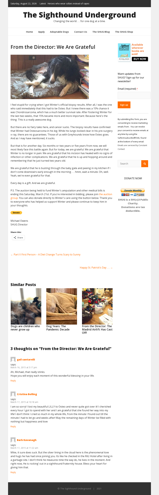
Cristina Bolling (27, 394)
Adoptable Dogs (59, 31)
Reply (13, 380)
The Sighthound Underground (79, 15)
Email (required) (128, 88)
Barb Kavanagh (26, 440)
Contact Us (80, 31)
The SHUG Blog (101, 31)
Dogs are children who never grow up (25, 327)
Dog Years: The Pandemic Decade (58, 327)
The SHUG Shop (124, 31)
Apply (41, 31)
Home (29, 31)
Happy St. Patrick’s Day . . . (96, 267)
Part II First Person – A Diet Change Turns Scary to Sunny (45, 254)
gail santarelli (26, 359)
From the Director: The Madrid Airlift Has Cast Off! (97, 329)
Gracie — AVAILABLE (58, 5)
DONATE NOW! (133, 178)
